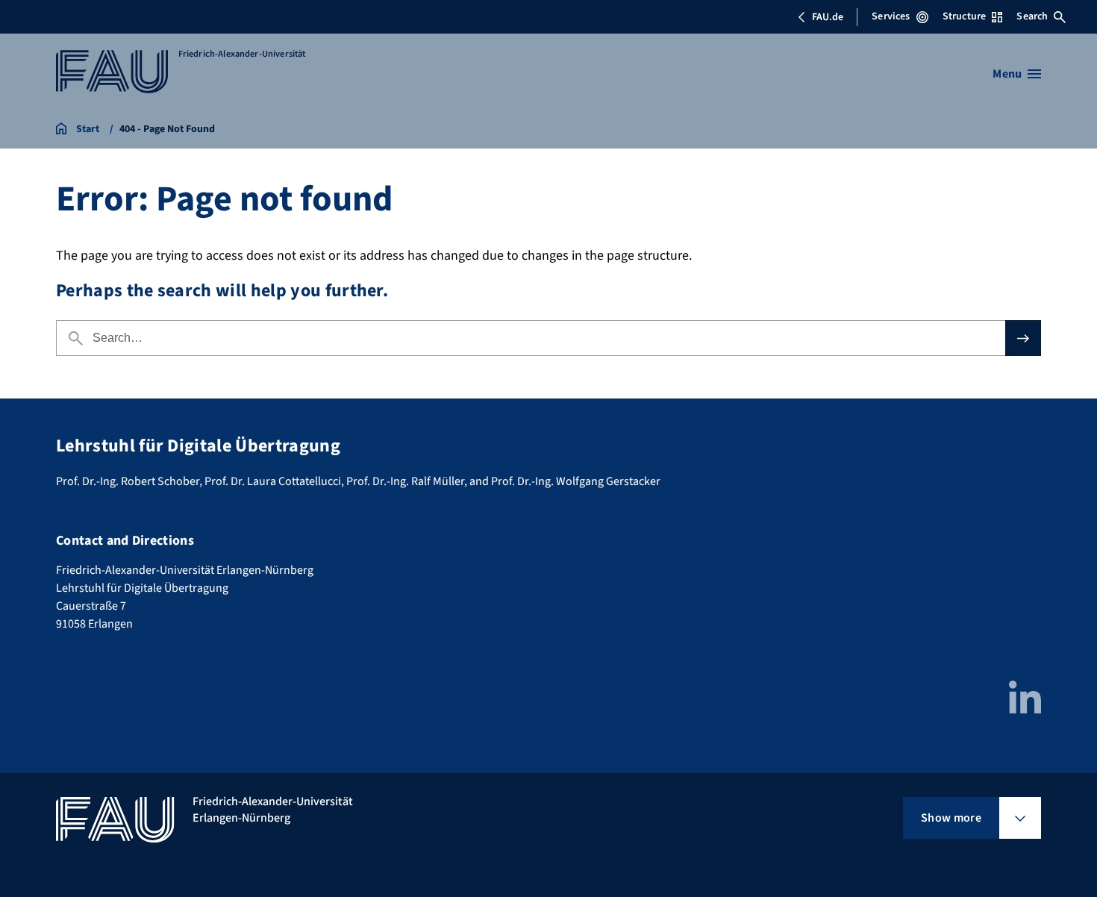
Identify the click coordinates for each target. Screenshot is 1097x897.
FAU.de (827, 17)
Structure (964, 16)
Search (1032, 16)
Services (891, 16)
